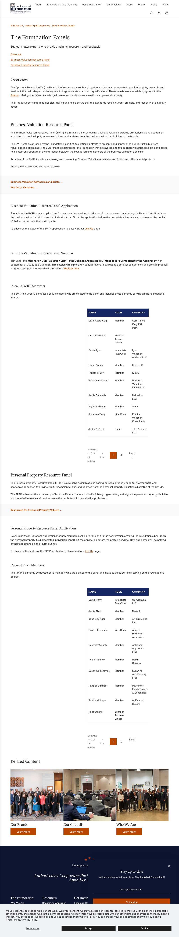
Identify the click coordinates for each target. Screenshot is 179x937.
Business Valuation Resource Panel (30, 59)
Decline (145, 928)
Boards (14, 95)
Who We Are (16, 25)
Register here (71, 268)
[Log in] (159, 13)
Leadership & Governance (37, 25)
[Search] (151, 13)
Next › (132, 455)
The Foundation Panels (63, 25)
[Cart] (167, 13)
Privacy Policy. (30, 919)
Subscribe (132, 902)
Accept (88, 928)
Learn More (23, 831)
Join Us (89, 228)
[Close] (169, 866)
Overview (15, 54)
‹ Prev (102, 455)
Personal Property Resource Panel (29, 64)
